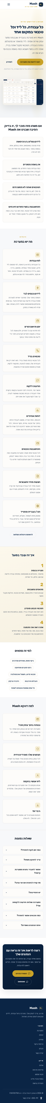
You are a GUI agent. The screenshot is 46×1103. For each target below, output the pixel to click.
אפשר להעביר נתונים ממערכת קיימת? (27, 871)
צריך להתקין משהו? (32, 860)
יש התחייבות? (34, 892)
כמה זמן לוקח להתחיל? (30, 850)
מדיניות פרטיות (38, 1070)
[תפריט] (8, 4)
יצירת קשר (39, 1053)
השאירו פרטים (21, 973)
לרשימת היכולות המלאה (23, 534)
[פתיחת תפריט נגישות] (41, 1098)
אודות (41, 1065)
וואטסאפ (21, 981)
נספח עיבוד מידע (37, 1079)
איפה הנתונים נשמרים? (30, 925)
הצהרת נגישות (38, 1083)
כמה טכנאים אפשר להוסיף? (28, 915)
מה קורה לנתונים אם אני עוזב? (27, 883)
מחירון (41, 1039)
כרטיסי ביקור (38, 1044)
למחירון (9, 62)
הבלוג (41, 1049)
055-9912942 (37, 1098)
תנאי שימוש (39, 1074)
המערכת (40, 1031)
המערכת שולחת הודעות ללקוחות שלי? (26, 904)
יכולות (41, 1035)
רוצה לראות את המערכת (30, 62)
